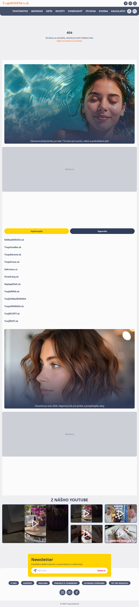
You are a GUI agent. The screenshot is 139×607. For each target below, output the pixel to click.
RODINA (103, 11)
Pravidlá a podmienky (66, 583)
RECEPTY (60, 11)
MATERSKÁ (37, 11)
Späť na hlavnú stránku (69, 40)
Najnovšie (102, 231)
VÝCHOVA (91, 11)
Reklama (43, 583)
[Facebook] (126, 3)
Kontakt (27, 583)
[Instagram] (135, 3)
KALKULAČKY (118, 11)
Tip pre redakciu (119, 583)
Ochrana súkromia (94, 583)
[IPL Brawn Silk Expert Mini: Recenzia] (121, 534)
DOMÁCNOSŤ (75, 11)
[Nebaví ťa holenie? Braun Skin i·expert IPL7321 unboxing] (86, 534)
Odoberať (101, 570)
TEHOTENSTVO (20, 11)
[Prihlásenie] (129, 11)
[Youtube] (130, 3)
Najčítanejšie (37, 231)
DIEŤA (49, 11)
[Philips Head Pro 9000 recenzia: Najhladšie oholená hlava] (121, 513)
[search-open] (134, 11)
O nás (14, 583)
